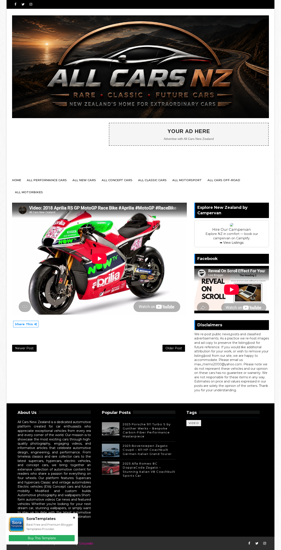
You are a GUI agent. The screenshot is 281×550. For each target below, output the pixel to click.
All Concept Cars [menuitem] (117, 180)
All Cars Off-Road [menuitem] (223, 180)
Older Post (174, 348)
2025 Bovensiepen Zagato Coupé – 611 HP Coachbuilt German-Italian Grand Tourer (147, 449)
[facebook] (15, 4)
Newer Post (24, 348)
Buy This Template (42, 538)
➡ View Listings (231, 243)
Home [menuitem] (16, 180)
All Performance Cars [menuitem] (47, 180)
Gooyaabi (86, 543)
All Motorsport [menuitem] (187, 180)
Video (194, 423)
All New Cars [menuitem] (84, 180)
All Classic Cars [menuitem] (152, 180)
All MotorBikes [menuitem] (29, 192)
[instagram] (30, 4)
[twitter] (23, 4)
